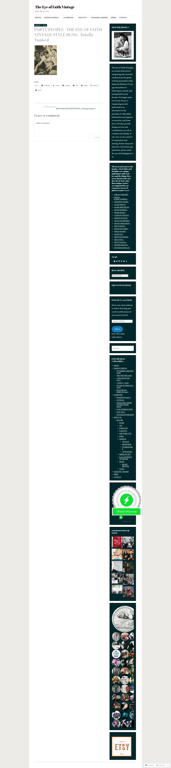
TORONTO (123, 431)
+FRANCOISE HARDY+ (122, 224)
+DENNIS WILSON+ (121, 218)
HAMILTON (123, 428)
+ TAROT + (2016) (122, 383)
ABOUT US (82, 18)
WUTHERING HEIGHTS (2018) (124, 372)
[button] (125, 619)
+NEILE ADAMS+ (120, 232)
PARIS (121, 436)
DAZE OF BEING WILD (124, 409)
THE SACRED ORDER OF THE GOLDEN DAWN (124, 405)
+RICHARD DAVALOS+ (122, 248)
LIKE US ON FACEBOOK (121, 285)
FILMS (121, 423)
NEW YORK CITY (125, 434)
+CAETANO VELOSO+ (121, 215)
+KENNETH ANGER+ (121, 202)
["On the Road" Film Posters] (117, 555)
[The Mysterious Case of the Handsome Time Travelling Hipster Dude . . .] (128, 543)
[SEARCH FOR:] (123, 348)
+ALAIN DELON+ (120, 205)
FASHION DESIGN (51, 18)
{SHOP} (38, 18)
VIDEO (121, 469)
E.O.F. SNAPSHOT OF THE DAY (125, 458)
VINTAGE (125, 442)
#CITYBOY (120, 400)
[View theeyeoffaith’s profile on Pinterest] (121, 261)
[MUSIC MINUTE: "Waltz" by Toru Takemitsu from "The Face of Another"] (117, 567)
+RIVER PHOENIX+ (121, 210)
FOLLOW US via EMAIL (122, 300)
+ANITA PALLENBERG (122, 221)
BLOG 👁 (119, 420)
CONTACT (123, 18)
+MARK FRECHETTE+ (121, 207)
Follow (117, 329)
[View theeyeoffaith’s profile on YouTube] (124, 261)
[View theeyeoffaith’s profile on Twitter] (117, 261)
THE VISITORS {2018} (124, 376)
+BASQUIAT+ (118, 234)
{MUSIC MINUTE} (125, 466)
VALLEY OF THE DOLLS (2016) (124, 387)
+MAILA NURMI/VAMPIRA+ (121, 198)
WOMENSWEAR (127, 448)
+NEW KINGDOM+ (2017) (123, 379)
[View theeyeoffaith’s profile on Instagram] (119, 261)
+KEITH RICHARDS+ (121, 237)
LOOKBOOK (68, 18)
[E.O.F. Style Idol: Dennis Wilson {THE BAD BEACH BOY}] (128, 580)
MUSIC (121, 462)
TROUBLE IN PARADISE (125, 415)
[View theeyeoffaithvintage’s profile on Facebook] (114, 261)
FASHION (122, 439)
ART (120, 426)
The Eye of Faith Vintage (55, 7)
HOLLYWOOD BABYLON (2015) (122, 391)
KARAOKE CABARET (99, 18)
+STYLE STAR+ (127, 452)
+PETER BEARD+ (120, 213)
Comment (97, 137)
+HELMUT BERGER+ (121, 195)
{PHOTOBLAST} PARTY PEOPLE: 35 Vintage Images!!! (70, 107)
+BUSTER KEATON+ (121, 245)
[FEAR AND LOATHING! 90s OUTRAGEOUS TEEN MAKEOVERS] (128, 555)
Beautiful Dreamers (123, 398)
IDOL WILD (120, 412)
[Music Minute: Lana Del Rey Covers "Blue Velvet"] (128, 567)
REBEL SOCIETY (125, 455)
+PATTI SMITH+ (119, 226)
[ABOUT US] (117, 543)
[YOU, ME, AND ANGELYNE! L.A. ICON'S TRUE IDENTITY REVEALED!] (128, 592)
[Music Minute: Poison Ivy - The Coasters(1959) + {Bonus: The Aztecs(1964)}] (117, 590)
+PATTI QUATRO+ (120, 242)
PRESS (113, 18)
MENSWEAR (126, 444)
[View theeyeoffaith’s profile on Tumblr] (126, 261)
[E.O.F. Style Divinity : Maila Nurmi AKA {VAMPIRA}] (117, 579)
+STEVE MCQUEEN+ (121, 229)
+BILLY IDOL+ (119, 240)
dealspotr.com (127, 521)
